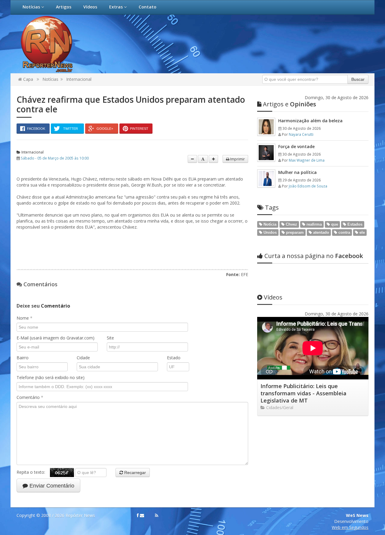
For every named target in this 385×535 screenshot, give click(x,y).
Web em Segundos (350, 527)
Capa (27, 79)
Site (110, 338)
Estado (173, 357)
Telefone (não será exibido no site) (51, 377)
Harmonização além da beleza (310, 120)
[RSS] (156, 515)
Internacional (78, 79)
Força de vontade (296, 146)
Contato (147, 7)
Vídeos (90, 7)
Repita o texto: (33, 472)
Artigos (63, 7)
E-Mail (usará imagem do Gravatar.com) (55, 338)
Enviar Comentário (51, 486)
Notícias (32, 7)
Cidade (83, 357)
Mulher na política (297, 172)
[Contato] (142, 515)
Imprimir (237, 159)
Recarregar (134, 472)
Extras (116, 7)
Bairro (23, 357)
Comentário (30, 397)
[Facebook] (138, 515)
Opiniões (289, 104)
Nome (24, 318)
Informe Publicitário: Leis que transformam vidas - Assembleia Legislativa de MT (303, 393)
